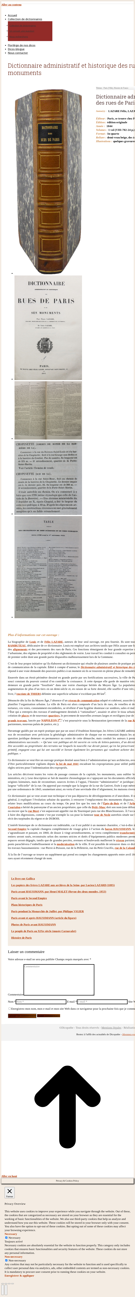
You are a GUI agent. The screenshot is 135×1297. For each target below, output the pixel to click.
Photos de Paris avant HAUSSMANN (33, 924)
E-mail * (72, 1001)
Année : (100, 126)
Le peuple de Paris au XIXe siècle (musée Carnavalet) (43, 931)
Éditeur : (101, 118)
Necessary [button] (11, 1234)
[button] (29, 10)
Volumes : (102, 129)
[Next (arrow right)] (6, 1290)
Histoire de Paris (21, 937)
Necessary (15, 1237)
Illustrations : (104, 141)
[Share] (6, 1283)
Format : (101, 133)
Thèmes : (99, 88)
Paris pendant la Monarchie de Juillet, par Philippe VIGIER (47, 911)
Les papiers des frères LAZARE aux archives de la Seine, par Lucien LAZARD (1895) (63, 885)
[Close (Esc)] (2, 1283)
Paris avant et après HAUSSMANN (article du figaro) (43, 918)
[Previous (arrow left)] (2, 1290)
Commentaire (16, 994)
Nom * (12, 1001)
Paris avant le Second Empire (29, 898)
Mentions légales (111, 1027)
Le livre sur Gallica (23, 878)
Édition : (101, 122)
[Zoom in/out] (12, 1283)
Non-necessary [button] (14, 1256)
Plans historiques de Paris (26, 904)
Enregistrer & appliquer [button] (19, 1275)
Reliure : (101, 137)
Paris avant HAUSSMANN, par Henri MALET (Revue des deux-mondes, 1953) (58, 891)
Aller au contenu (11, 4)
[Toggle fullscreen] (9, 1283)
